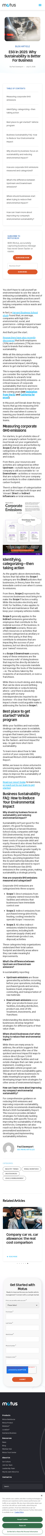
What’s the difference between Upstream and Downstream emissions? (21, 183)
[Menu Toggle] (40, 5)
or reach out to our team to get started (19, 786)
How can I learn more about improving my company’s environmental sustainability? (21, 216)
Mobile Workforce (31, 1169)
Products (6, 1415)
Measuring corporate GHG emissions (19, 98)
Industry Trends (11, 1169)
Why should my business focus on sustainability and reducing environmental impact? (22, 154)
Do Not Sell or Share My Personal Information (22, 1532)
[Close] (41, 1495)
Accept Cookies (22, 1519)
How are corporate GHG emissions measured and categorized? (22, 169)
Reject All (22, 1525)
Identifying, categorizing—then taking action (21, 111)
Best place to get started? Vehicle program (22, 123)
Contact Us (7, 1477)
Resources (7, 1438)
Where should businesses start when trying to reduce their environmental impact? (21, 199)
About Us (6, 1457)
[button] (17, 1263)
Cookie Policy (19, 1512)
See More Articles (26, 1150)
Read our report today (14, 782)
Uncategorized (11, 1173)
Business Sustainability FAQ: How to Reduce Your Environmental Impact (22, 138)
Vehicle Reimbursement (14, 1178)
